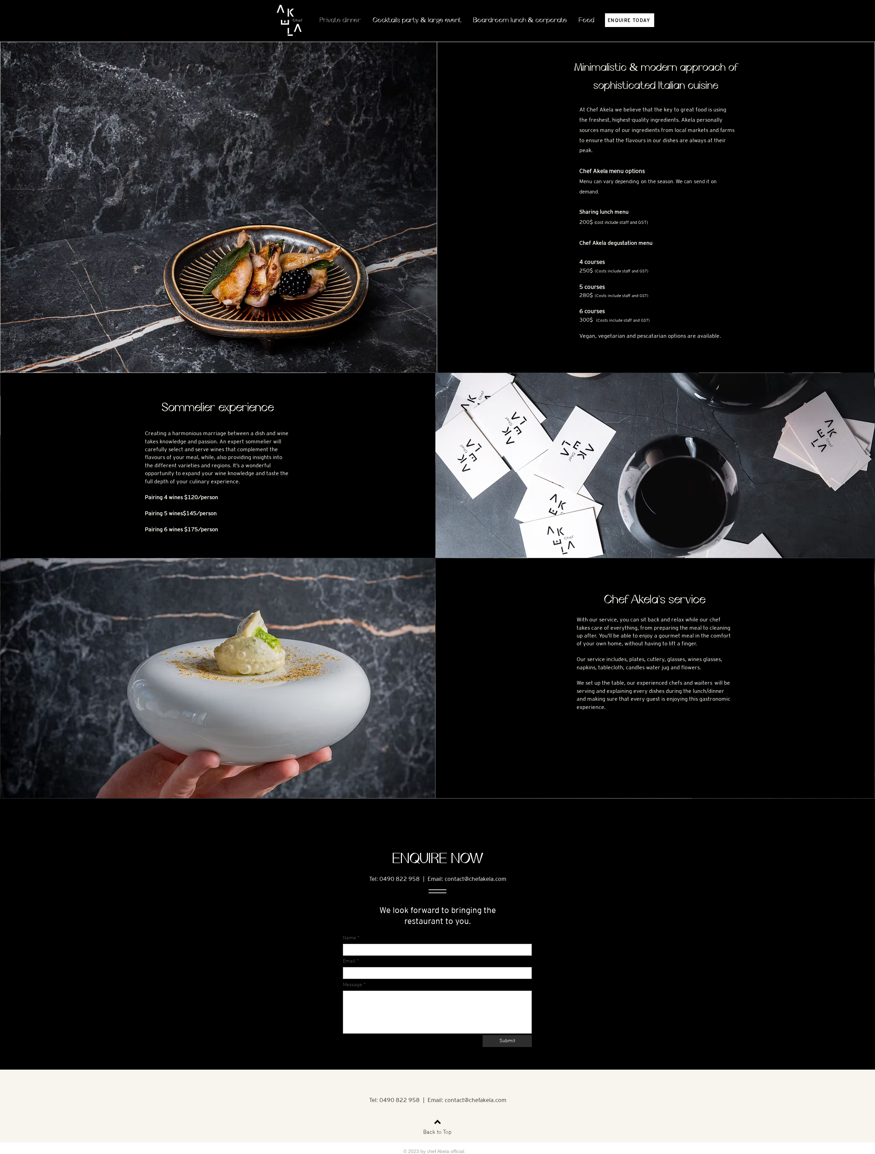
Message (352, 985)
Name (349, 938)
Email (349, 961)
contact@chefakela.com (475, 878)
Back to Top (437, 1132)
